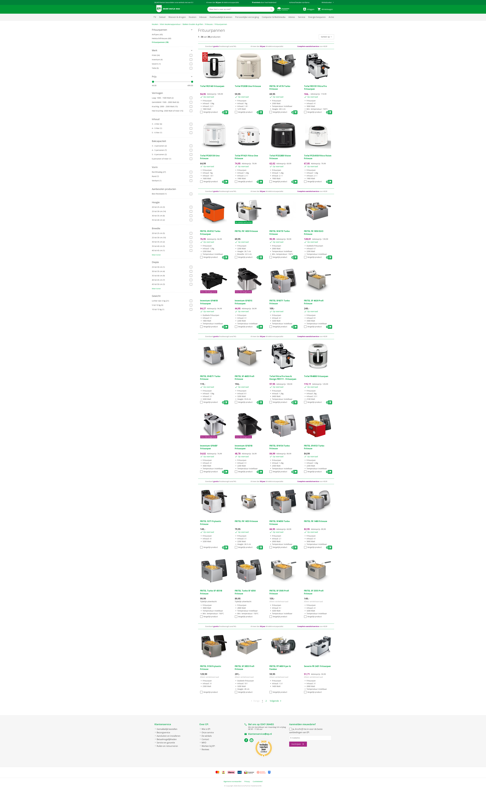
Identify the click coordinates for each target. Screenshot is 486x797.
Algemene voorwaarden (232, 781)
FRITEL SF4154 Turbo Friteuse (279, 447)
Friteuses (209, 24)
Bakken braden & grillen (193, 24)
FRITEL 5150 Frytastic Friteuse (210, 667)
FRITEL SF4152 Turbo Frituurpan (210, 232)
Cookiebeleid (257, 781)
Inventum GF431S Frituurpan (243, 302)
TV (154, 17)
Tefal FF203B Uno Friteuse (248, 86)
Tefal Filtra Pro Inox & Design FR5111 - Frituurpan (282, 377)
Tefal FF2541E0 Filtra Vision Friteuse (317, 157)
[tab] (172, 30)
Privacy (247, 781)
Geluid (162, 17)
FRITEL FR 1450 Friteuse (246, 231)
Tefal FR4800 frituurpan (316, 376)
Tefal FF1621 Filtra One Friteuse (246, 157)
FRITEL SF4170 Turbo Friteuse (279, 232)
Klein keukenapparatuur (170, 24)
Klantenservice (162, 724)
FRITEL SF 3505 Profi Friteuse (279, 592)
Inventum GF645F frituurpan (208, 447)
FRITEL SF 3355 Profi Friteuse (313, 592)
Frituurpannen (221, 24)
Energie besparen (317, 17)
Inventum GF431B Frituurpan (243, 447)
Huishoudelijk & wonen (221, 17)
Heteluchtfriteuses (161, 38)
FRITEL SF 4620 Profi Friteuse (313, 302)
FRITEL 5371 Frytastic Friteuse (210, 522)
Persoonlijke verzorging (247, 17)
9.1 (192, 2)
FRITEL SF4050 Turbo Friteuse (279, 522)
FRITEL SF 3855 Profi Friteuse (244, 667)
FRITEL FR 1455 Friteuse (246, 521)
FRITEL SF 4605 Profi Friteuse (244, 377)
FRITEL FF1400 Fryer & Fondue (280, 667)
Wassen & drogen (177, 17)
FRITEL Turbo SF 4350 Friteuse (245, 592)
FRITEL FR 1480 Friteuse (315, 521)
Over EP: (204, 724)
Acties (332, 17)
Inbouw (203, 17)
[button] (172, 30)
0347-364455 (267, 724)
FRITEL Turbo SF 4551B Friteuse (211, 592)
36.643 (156, 2)
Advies (291, 17)
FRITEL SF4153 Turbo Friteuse (314, 447)
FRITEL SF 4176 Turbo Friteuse (279, 87)
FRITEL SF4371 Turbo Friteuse (279, 302)
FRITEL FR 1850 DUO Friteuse (313, 232)
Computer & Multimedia (273, 17)
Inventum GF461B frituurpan (209, 302)
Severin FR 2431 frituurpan (317, 666)
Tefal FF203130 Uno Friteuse (210, 157)
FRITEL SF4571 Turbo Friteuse (210, 377)
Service (301, 17)
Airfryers (157, 34)
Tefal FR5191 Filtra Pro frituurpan (315, 87)
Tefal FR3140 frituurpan (212, 86)
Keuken (192, 17)
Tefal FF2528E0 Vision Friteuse (280, 157)
